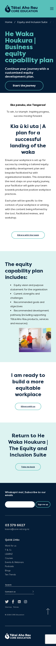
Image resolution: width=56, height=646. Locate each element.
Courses (9, 558)
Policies (16, 607)
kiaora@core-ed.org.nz (17, 529)
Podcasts (9, 566)
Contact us (10, 592)
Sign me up (43, 504)
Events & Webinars (14, 562)
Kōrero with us (28, 406)
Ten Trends (10, 574)
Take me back (28, 467)
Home (8, 22)
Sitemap (8, 607)
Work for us (10, 546)
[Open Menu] (52, 9)
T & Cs (8, 550)
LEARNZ (9, 554)
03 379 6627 (15, 525)
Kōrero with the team (28, 235)
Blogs (7, 570)
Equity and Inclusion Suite (32, 22)
